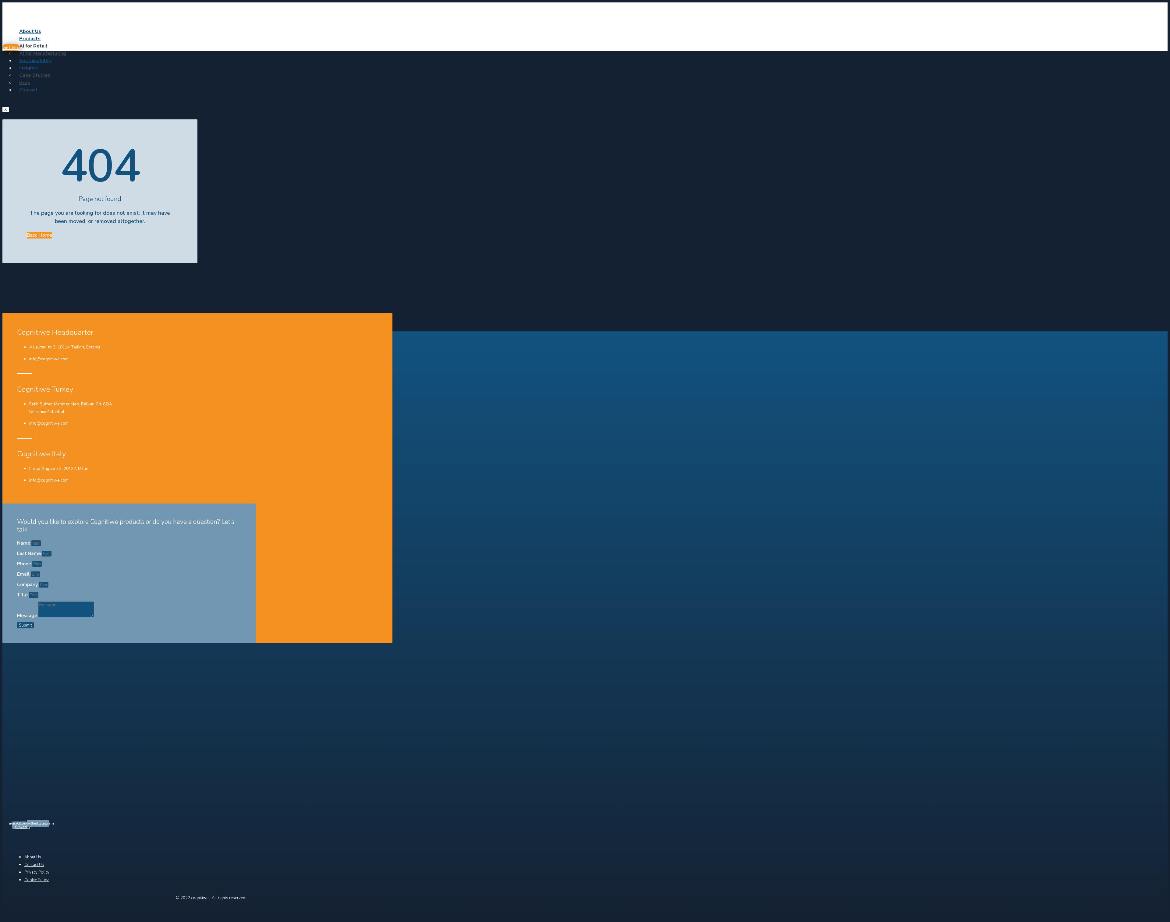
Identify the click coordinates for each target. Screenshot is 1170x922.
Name (24, 543)
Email (24, 574)
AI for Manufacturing (42, 53)
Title (23, 595)
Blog (24, 82)
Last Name (29, 553)
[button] (11, 47)
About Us (30, 31)
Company (28, 584)
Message (27, 615)
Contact (28, 90)
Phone (24, 563)
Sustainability (35, 60)
